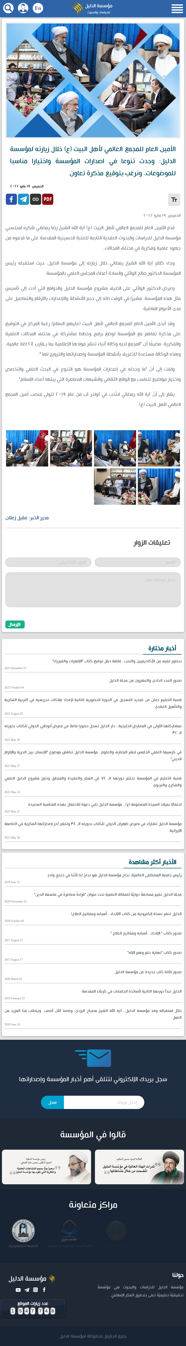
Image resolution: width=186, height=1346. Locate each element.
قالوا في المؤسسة (93, 1135)
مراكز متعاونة (93, 1205)
